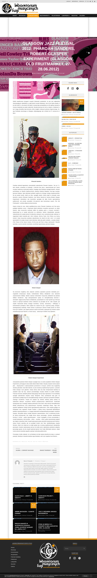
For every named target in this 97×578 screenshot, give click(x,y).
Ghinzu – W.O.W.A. (66, 126)
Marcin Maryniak (71, 185)
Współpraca (75, 1)
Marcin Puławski (37, 73)
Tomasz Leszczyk (65, 114)
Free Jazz (30, 441)
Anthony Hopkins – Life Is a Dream (71, 112)
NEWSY (15, 15)
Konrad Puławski (65, 121)
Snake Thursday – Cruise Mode (48, 450)
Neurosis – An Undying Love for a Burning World (75, 145)
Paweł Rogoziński (72, 159)
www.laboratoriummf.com (14, 575)
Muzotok (75, 15)
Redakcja (81, 1)
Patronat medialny (15, 557)
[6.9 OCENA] (73, 110)
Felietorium (56, 15)
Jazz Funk (36, 441)
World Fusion (45, 441)
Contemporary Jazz (17, 441)
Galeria (82, 15)
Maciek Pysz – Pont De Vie (69, 119)
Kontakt (69, 1)
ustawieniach (51, 576)
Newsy (12, 547)
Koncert (40, 441)
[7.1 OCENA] (67, 123)
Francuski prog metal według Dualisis (18, 1)
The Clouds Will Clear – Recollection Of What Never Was (75, 182)
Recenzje (71, 114)
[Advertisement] (48, 27)
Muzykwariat (44, 15)
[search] (84, 549)
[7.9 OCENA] (69, 116)
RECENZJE (22, 15)
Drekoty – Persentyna (75, 138)
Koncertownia (33, 15)
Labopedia (65, 15)
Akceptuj (85, 575)
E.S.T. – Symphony (73, 163)
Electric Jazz (24, 441)
